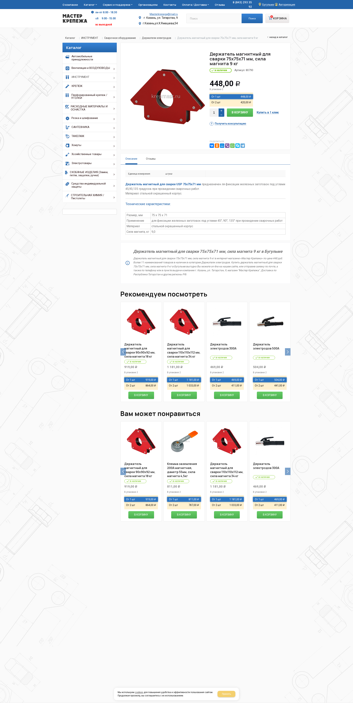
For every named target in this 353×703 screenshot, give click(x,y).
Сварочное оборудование (120, 37)
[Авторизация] (351, 2)
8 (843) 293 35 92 (242, 4)
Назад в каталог (278, 37)
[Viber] (227, 145)
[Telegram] (242, 145)
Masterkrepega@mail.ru (164, 14)
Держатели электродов (156, 37)
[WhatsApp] (232, 145)
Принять (226, 694)
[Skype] (237, 145)
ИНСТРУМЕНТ (89, 37)
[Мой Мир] (222, 145)
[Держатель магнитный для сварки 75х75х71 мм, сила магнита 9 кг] (166, 96)
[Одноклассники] (217, 145)
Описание (131, 158)
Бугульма (268, 4)
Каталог (70, 37)
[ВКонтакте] (212, 145)
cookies (139, 692)
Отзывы (151, 158)
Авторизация (287, 4)
